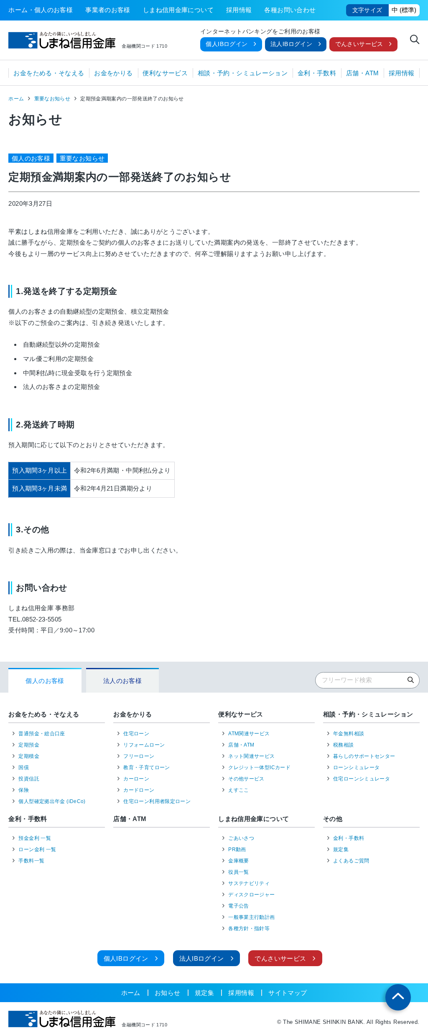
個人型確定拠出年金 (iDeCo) (51, 801)
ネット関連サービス (251, 756)
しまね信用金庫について (178, 9)
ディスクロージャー (251, 895)
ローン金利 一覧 (37, 849)
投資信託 (28, 779)
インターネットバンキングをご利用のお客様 (260, 32)
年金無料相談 (348, 734)
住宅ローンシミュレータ (361, 779)
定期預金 (28, 745)
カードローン (138, 790)
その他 (332, 818)
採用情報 (239, 9)
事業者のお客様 (107, 9)
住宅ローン (136, 734)
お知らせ (168, 993)
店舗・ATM (362, 73)
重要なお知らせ (52, 99)
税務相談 (343, 745)
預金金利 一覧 (34, 838)
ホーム (16, 99)
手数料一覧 (31, 861)
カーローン (136, 779)
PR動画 (237, 849)
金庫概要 (238, 861)
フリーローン (138, 756)
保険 (23, 790)
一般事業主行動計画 (251, 917)
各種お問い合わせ (290, 9)
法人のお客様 (122, 680)
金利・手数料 (317, 73)
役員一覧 (238, 872)
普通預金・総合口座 (41, 734)
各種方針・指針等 (249, 928)
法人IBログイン (291, 44)
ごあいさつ (241, 838)
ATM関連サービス (249, 734)
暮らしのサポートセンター (364, 756)
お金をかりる (113, 73)
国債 (23, 767)
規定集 (341, 849)
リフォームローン (144, 745)
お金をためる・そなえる (48, 73)
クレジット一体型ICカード (259, 767)
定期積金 (28, 756)
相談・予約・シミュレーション (243, 73)
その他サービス (246, 779)
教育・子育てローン (146, 767)
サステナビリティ (249, 883)
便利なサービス (165, 73)
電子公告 (238, 906)
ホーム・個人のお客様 (40, 9)
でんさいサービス (359, 44)
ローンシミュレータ (356, 767)
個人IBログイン (226, 44)
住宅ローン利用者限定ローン (157, 801)
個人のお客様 (44, 680)
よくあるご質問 (351, 861)
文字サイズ (367, 10)
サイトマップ (287, 993)
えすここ (238, 790)
